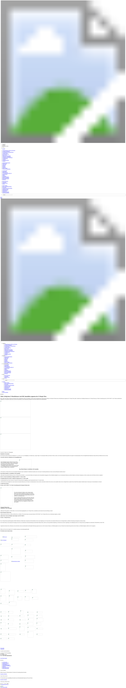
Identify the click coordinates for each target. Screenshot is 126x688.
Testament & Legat (5, 189)
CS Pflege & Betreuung (6, 151)
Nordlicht (3, 161)
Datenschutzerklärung (5, 177)
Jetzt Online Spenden (3, 658)
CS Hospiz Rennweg (7, 347)
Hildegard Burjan (5, 172)
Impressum (4, 179)
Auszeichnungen (7, 377)
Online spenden (4, 185)
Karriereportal (4, 163)
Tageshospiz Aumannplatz (6, 155)
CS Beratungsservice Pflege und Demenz (8, 150)
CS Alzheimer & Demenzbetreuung (7, 152)
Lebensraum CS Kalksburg (6, 156)
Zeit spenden (4, 187)
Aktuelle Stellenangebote (6, 162)
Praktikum (4, 165)
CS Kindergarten (5, 158)
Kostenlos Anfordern (3, 679)
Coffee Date (4, 164)
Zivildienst (4, 167)
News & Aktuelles (5, 181)
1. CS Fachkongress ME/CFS (7, 173)
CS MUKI (4, 159)
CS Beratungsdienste (5, 160)
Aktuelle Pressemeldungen (6, 665)
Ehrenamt (3, 166)
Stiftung (3, 175)
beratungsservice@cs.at (4, 684)
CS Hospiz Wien (5, 153)
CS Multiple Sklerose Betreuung (7, 157)
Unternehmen (4, 171)
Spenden (3, 148)
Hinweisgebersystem (5, 178)
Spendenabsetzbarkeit (5, 192)
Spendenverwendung (5, 191)
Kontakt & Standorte (7, 370)
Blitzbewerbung (4, 168)
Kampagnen (4, 182)
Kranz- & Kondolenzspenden (7, 186)
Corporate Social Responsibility (7, 188)
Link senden (2, 648)
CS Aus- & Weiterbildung (8, 362)
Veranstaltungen (4, 174)
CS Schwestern (4, 170)
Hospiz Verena (4, 154)
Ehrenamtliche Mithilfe (5, 664)
